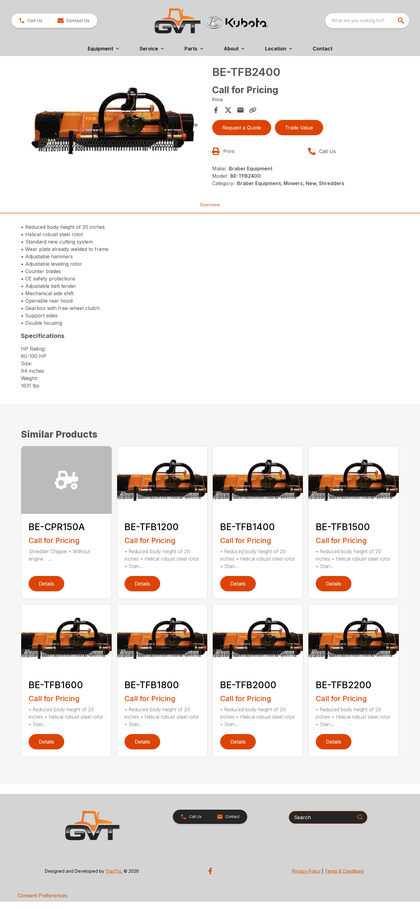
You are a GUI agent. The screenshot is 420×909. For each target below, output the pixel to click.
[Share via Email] (240, 110)
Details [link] (46, 584)
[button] (30, 20)
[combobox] (367, 20)
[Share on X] (228, 110)
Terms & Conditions (344, 871)
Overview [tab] (210, 204)
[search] (401, 21)
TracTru (113, 871)
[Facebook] (210, 871)
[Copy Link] (252, 110)
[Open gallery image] (114, 120)
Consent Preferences (42, 895)
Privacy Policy (306, 871)
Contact (322, 49)
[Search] (360, 817)
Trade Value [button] (299, 128)
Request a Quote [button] (241, 128)
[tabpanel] (114, 121)
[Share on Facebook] (216, 110)
